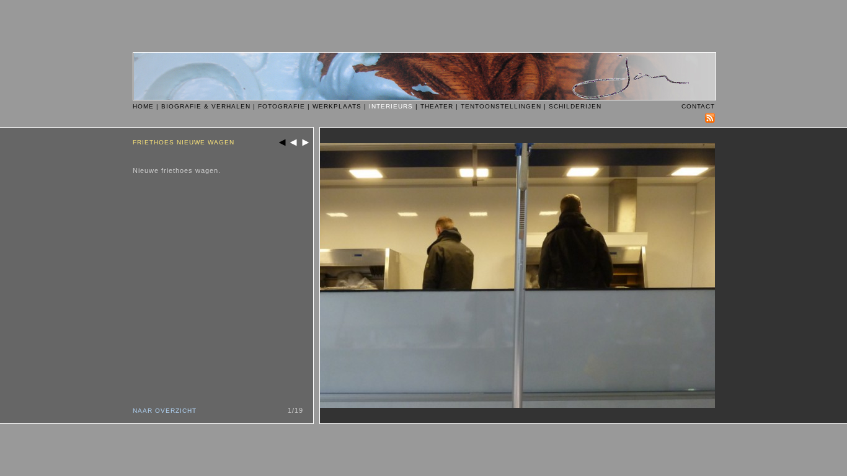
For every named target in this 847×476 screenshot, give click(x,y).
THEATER (436, 106)
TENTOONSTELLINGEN (501, 106)
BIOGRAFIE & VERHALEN (206, 106)
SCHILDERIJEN (575, 106)
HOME (143, 106)
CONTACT (698, 106)
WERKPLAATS (337, 106)
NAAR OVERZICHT (165, 410)
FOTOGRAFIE (281, 106)
